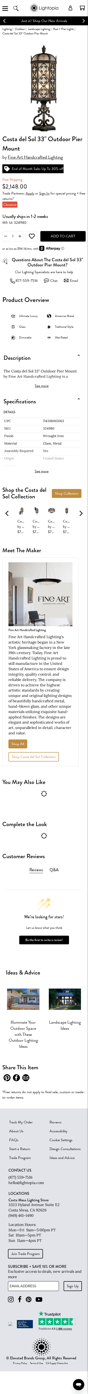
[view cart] (82, 8)
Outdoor (20, 29)
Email (74, 280)
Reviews (55, 1122)
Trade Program (20, 1158)
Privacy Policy (20, 1363)
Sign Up (73, 1286)
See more (42, 386)
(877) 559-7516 (20, 1177)
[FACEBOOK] (20, 1299)
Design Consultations (65, 1149)
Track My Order (21, 1122)
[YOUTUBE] (39, 1299)
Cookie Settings (61, 1140)
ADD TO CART (63, 236)
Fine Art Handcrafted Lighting (35, 157)
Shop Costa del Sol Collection (34, 757)
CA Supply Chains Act (57, 1363)
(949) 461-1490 (21, 1215)
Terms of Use (36, 1363)
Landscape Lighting (39, 29)
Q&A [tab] (54, 870)
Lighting (7, 29)
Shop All (17, 744)
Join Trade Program (25, 1254)
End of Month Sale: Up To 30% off (38, 169)
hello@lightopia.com (26, 1182)
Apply (30, 193)
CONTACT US (19, 1170)
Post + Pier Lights (63, 29)
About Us (16, 1131)
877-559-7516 (26, 280)
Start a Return (19, 1149)
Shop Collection (66, 493)
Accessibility (58, 1131)
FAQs (13, 1140)
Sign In (44, 193)
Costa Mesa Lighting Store (28, 1200)
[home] (44, 11)
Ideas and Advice (62, 1158)
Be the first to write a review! (44, 940)
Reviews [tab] (36, 870)
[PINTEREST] (28, 1299)
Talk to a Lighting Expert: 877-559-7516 (46, 21)
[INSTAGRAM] (11, 1299)
